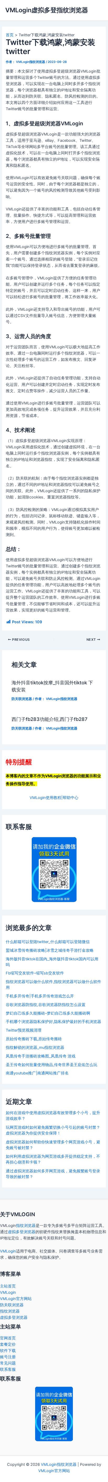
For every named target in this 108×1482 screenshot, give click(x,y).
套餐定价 (8, 1344)
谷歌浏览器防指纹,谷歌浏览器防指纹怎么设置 (45, 1004)
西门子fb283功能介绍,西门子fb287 (50, 719)
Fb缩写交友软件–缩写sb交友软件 (35, 973)
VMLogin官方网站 (16, 1298)
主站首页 (8, 1286)
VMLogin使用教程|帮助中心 (54, 797)
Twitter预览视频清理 (23, 1030)
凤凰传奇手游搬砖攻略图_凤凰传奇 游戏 (40, 1056)
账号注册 (8, 1357)
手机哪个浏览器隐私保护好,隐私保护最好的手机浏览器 (53, 1021)
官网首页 (8, 1338)
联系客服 (8, 1369)
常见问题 (8, 1363)
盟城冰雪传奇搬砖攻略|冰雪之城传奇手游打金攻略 (50, 950)
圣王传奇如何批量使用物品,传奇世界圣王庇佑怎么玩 (51, 1064)
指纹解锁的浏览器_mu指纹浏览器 (35, 1047)
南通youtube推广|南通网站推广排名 (37, 1073)
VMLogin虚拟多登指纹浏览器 (46, 10)
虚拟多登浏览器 (21, 1232)
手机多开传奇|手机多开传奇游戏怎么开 (40, 996)
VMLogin (8, 1251)
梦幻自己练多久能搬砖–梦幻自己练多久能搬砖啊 (48, 1013)
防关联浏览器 (22, 699)
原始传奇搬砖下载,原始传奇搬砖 (34, 1039)
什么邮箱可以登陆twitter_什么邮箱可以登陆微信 (48, 941)
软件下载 (8, 1350)
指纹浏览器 (26, 1225)
